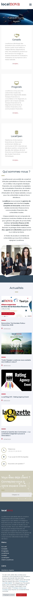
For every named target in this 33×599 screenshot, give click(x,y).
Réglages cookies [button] (8, 595)
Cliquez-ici (15, 495)
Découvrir (16, 21)
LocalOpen (16, 136)
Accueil (4, 546)
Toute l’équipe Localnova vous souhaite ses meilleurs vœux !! (16, 361)
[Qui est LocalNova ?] (16, 260)
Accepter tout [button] (21, 595)
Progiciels (16, 87)
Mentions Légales (7, 570)
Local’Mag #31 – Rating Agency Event (15, 397)
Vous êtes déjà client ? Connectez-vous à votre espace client (15, 481)
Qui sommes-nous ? (16, 171)
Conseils (16, 39)
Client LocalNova (7, 560)
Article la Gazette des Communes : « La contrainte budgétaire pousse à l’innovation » (15, 433)
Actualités (16, 288)
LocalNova (5, 553)
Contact (4, 555)
